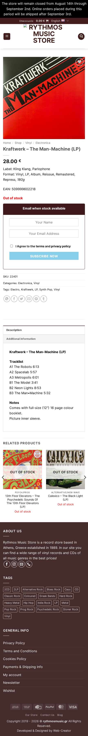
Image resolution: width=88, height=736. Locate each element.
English (55, 20)
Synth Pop (45, 289)
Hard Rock (65, 596)
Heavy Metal (11, 602)
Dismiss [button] (79, 14)
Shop (18, 142)
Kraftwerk (27, 289)
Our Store (31, 714)
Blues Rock (53, 589)
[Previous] (3, 485)
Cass (67, 589)
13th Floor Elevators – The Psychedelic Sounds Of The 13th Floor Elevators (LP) (22, 501)
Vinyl (28, 142)
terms (40, 246)
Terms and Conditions (20, 651)
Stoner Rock (70, 609)
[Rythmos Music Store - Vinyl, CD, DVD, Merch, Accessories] (44, 36)
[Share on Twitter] (21, 298)
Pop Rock (10, 609)
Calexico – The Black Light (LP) (65, 497)
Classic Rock (12, 596)
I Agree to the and (43, 246)
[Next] (84, 485)
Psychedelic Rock (48, 609)
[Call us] (29, 564)
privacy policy (61, 246)
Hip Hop (29, 602)
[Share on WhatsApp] (6, 298)
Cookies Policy (14, 659)
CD (76, 589)
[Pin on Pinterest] (36, 298)
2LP (16, 589)
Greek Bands (47, 596)
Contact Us (47, 714)
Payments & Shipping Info (23, 667)
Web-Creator (62, 730)
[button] (42, 21)
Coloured (29, 596)
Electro (15, 289)
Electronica (43, 142)
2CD (7, 589)
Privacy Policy (14, 643)
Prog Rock (26, 609)
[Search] (81, 36)
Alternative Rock (33, 589)
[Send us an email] (21, 564)
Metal (65, 602)
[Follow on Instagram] (14, 564)
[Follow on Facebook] (6, 564)
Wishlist (9, 691)
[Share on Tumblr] (43, 298)
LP (36, 289)
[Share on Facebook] (14, 298)
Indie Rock (44, 602)
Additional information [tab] (21, 338)
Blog (60, 714)
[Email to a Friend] (29, 298)
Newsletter (11, 683)
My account (12, 675)
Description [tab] (14, 330)
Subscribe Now (44, 256)
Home (7, 142)
